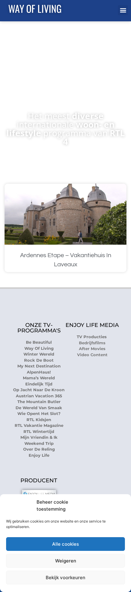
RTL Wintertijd (38, 431)
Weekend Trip (39, 443)
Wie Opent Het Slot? (39, 413)
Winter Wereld (38, 354)
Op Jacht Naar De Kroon (39, 389)
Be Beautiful (39, 342)
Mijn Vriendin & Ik (39, 437)
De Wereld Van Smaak (39, 407)
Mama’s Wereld (39, 377)
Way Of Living (35, 8)
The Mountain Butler (39, 401)
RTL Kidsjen (39, 419)
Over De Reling (39, 449)
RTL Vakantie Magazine (39, 425)
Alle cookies (65, 544)
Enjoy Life (39, 455)
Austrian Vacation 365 (39, 395)
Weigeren (65, 561)
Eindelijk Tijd (38, 383)
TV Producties (92, 336)
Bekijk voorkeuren (65, 577)
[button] (123, 10)
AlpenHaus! (39, 372)
